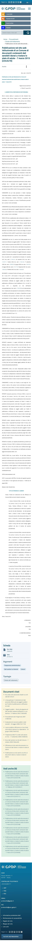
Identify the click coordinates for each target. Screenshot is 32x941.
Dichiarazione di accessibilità (12, 918)
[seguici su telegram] (16, 2)
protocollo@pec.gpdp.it (8, 907)
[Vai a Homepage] (14, 868)
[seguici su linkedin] (9, 2)
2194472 (13, 259)
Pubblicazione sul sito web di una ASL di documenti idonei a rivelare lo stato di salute (16, 755)
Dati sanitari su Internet (11, 669)
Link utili (6, 927)
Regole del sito (7, 921)
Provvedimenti (13, 39)
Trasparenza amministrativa (12, 665)
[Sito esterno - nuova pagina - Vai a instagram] (12, 932)
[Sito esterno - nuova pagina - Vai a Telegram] (17, 932)
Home (5, 39)
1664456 (22, 262)
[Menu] (29, 8)
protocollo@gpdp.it (7, 901)
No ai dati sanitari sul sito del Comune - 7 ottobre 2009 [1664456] (16, 741)
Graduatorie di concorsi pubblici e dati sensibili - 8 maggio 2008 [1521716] (15, 723)
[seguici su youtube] (14, 2)
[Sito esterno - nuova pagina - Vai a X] (19, 932)
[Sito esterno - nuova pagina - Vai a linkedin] (10, 932)
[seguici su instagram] (11, 2)
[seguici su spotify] (20, 2)
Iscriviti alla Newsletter (11, 936)
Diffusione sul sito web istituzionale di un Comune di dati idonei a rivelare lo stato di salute (17, 747)
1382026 (4, 269)
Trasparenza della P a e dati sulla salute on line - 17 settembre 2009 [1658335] (16, 736)
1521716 (16, 267)
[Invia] (27, 32)
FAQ (5, 891)
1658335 (12, 264)
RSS (5, 894)
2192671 (4, 262)
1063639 (21, 269)
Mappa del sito (8, 924)
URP (5, 888)
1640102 (28, 264)
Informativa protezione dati (12, 915)
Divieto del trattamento (12, 41)
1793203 (19, 288)
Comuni (23, 669)
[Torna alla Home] (13, 8)
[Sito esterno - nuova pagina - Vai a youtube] (14, 932)
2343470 (9, 651)
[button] (26, 67)
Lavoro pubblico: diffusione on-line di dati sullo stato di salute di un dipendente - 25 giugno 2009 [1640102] (17, 729)
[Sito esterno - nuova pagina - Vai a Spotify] (21, 932)
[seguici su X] (18, 2)
